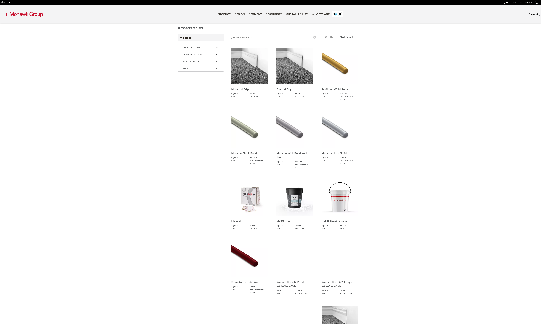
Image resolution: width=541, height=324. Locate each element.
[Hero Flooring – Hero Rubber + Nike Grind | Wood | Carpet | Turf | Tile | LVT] (337, 14)
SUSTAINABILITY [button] (297, 14)
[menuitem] (511, 3)
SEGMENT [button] (255, 14)
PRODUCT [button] (224, 14)
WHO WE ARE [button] (321, 14)
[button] (200, 47)
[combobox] (272, 37)
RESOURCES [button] (274, 14)
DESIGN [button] (240, 14)
